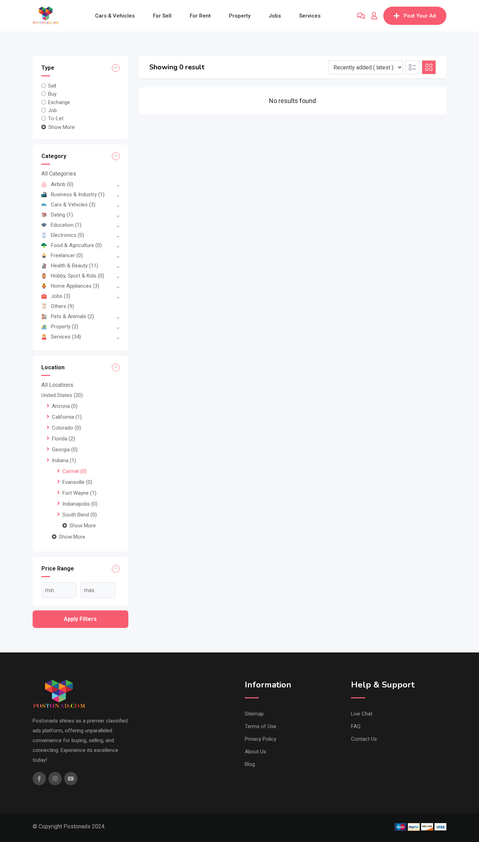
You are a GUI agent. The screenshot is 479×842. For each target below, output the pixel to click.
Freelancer (67, 255)
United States (62, 395)
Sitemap (254, 714)
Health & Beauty (74, 265)
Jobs (275, 16)
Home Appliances (75, 286)
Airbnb (62, 184)
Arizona (64, 406)
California (67, 417)
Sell (52, 86)
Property (239, 16)
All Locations (57, 385)
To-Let (55, 118)
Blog (250, 764)
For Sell (162, 16)
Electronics (67, 235)
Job (52, 110)
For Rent (200, 16)
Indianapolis (79, 504)
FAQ (355, 726)
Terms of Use (260, 726)
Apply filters (80, 619)
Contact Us (364, 739)
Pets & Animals (72, 316)
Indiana (64, 460)
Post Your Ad (420, 16)
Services (310, 16)
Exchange (59, 102)
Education (66, 225)
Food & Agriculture (76, 245)
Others (62, 306)
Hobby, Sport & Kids (77, 276)
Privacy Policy (260, 739)
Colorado (66, 428)
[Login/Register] (374, 15)
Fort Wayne (79, 493)
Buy (52, 94)
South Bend (79, 515)
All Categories (58, 173)
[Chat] (361, 15)
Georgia (64, 449)
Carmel (74, 471)
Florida (63, 439)
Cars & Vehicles (115, 16)
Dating (62, 215)
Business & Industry (77, 194)
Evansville (77, 482)
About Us (255, 751)
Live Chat (361, 714)
